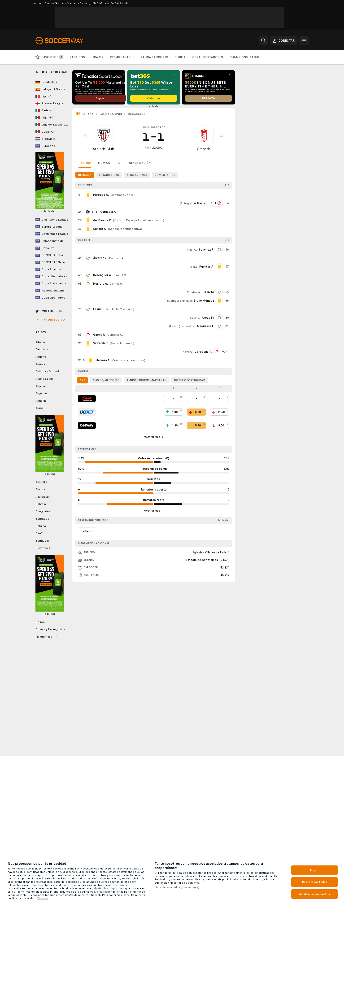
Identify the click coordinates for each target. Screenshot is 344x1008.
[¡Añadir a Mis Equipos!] (86, 135)
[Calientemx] (87, 398)
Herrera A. (100, 284)
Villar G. (192, 250)
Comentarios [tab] (165, 175)
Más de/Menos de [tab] (106, 380)
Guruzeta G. (115, 335)
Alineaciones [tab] (136, 175)
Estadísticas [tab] (109, 175)
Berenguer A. (102, 275)
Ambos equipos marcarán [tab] (146, 380)
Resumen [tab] (84, 175)
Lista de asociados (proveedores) (177, 887)
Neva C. (188, 352)
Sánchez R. (206, 250)
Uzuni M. (208, 292)
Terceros (42, 898)
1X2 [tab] (82, 380)
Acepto (314, 870)
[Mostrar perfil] (103, 135)
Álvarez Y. (100, 258)
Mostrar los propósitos (314, 894)
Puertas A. (194, 292)
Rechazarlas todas (314, 882)
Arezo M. (208, 318)
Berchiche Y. (114, 309)
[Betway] (87, 425)
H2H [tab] (119, 163)
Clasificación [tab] (140, 163)
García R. (99, 335)
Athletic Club (103, 149)
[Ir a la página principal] (67, 40)
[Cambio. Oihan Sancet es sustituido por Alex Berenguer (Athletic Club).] (88, 275)
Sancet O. (120, 275)
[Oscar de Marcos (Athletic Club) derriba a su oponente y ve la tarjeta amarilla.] (88, 220)
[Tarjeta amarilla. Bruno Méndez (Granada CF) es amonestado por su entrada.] (219, 300)
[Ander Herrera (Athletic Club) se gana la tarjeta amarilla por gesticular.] (90, 360)
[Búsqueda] (263, 40)
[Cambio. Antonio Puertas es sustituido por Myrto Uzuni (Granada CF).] (219, 292)
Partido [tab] (84, 163)
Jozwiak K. (188, 326)
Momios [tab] (104, 163)
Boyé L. (195, 318)
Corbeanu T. (203, 352)
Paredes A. (116, 258)
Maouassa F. (205, 326)
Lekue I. (98, 309)
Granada (204, 149)
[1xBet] (87, 412)
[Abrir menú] (304, 40)
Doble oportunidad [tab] (189, 380)
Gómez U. (116, 284)
